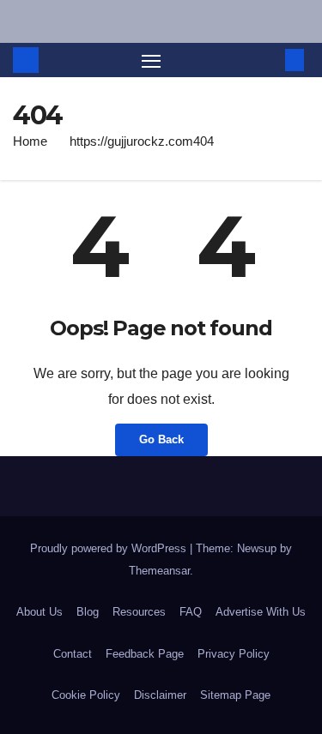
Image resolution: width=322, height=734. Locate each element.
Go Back (161, 439)
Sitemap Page (235, 695)
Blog (87, 611)
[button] (269, 59)
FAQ (190, 611)
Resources (139, 611)
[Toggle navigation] (151, 60)
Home (30, 141)
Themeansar (159, 570)
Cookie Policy (86, 695)
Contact (72, 653)
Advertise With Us (261, 611)
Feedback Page (145, 653)
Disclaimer (160, 695)
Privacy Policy (233, 653)
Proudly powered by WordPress (110, 548)
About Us (39, 611)
